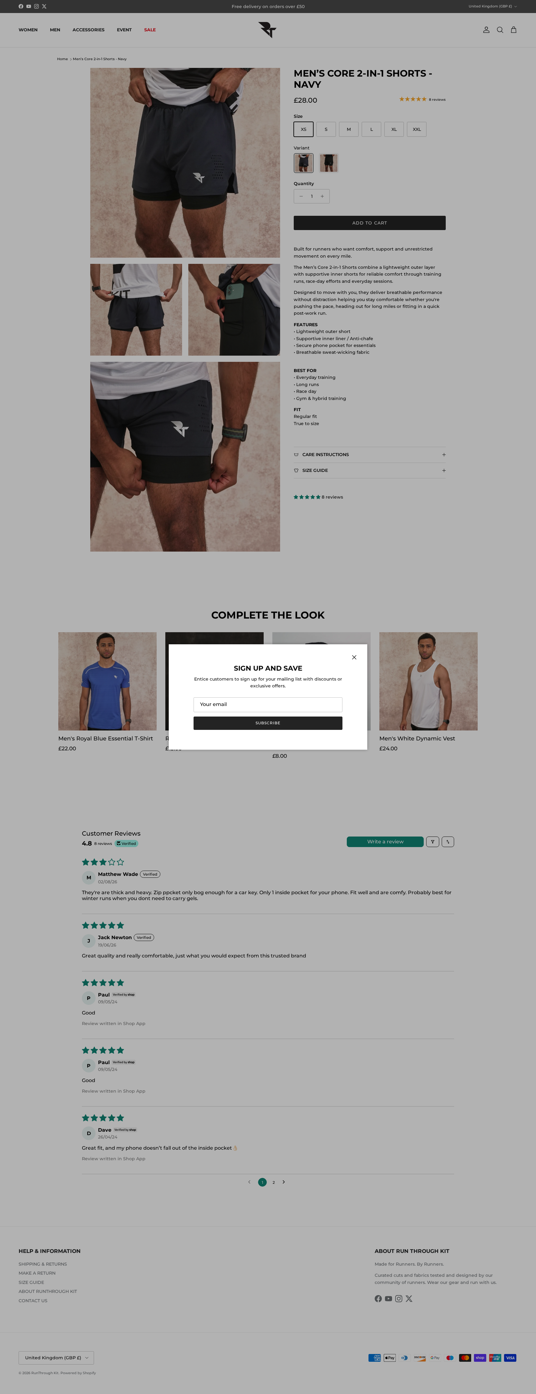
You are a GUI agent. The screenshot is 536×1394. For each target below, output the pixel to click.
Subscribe (268, 723)
